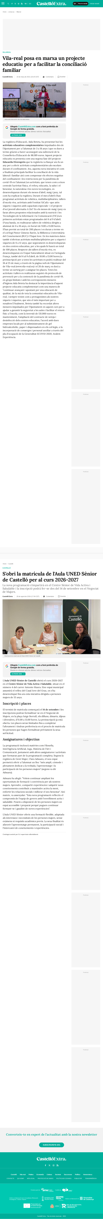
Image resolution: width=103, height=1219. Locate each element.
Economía (40, 1174)
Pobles (31, 1174)
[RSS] (21, 3)
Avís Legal (31, 1178)
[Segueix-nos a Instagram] (18, 3)
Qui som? (20, 1178)
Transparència (90, 1178)
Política (77, 1174)
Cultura (49, 1174)
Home (4, 12)
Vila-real (23, 1174)
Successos (68, 1174)
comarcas (11, 12)
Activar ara (17, 135)
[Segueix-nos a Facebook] (12, 3)
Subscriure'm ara (51, 1145)
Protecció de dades (45, 1178)
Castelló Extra (8, 77)
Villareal (7, 52)
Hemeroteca (87, 1174)
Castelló (7, 568)
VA (26, 4)
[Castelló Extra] (51, 1161)
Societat (58, 1174)
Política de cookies (63, 1178)
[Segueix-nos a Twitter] (15, 3)
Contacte (10, 1178)
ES (30, 4)
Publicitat (78, 1178)
